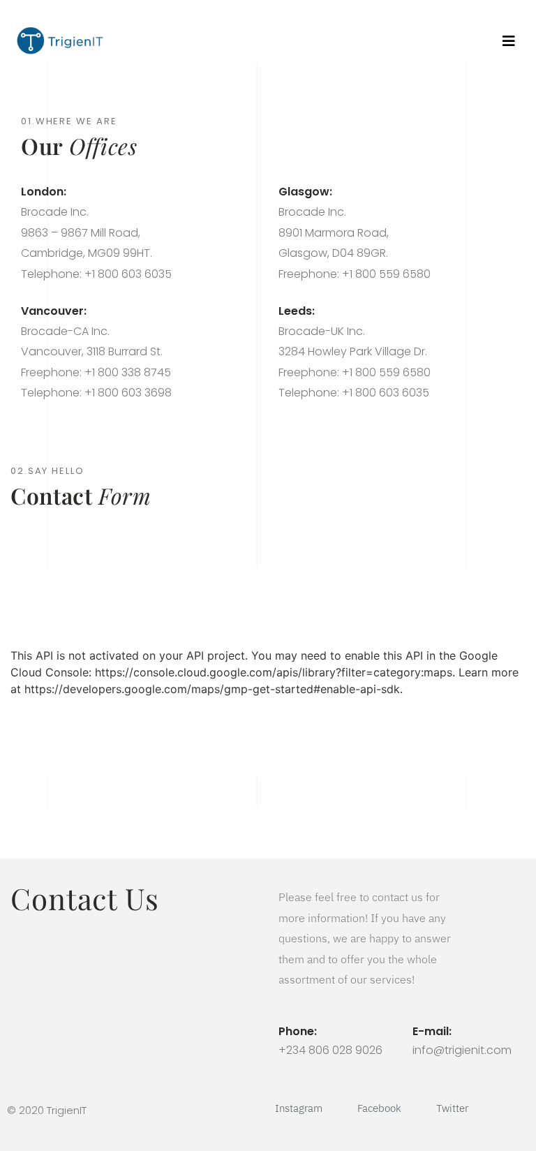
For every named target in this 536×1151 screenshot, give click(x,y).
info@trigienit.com (462, 1050)
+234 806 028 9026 (330, 1050)
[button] (508, 41)
